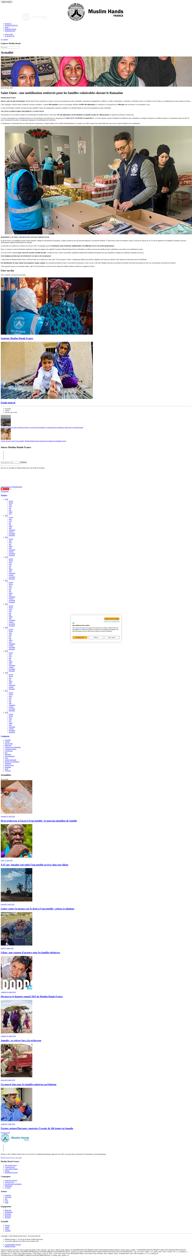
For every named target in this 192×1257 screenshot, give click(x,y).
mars (10, 505)
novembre (12, 533)
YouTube (8, 1217)
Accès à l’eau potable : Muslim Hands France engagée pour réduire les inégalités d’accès (38, 441)
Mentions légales (10, 1246)
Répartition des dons (11, 1172)
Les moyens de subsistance (13, 1184)
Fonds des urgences (11, 1180)
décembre (12, 535)
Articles (7, 1225)
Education (8, 1197)
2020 (6, 627)
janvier (11, 501)
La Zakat (7, 1187)
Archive (4, 495)
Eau (6, 752)
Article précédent (6, 427)
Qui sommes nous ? (11, 1165)
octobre (11, 532)
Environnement (9, 756)
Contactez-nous (10, 1167)
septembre (12, 530)
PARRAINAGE (10, 31)
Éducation (8, 754)
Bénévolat (5, 1157)
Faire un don (9, 34)
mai (10, 508)
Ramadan (8, 767)
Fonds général (8, 402)
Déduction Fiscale (10, 29)
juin (10, 510)
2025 (6, 515)
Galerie (7, 1227)
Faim (6, 758)
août (10, 514)
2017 (6, 691)
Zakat (6, 27)
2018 (6, 673)
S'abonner (23, 462)
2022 (6, 580)
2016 (6, 712)
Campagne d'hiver (10, 749)
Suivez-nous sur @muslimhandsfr (11, 487)
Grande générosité (10, 760)
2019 (6, 651)
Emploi (7, 1171)
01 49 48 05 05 (9, 36)
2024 (6, 537)
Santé (6, 769)
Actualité (7, 740)
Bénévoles (8, 745)
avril (10, 506)
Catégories (5, 736)
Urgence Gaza (9, 1182)
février (11, 503)
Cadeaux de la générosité (13, 747)
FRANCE (8, 23)
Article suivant (5, 441)
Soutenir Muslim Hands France (17, 338)
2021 (6, 604)
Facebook (8, 1214)
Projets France (9, 765)
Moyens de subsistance (12, 762)
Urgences (8, 771)
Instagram (8, 1216)
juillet (10, 512)
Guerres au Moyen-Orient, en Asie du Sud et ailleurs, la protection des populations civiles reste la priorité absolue (47, 427)
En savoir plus (5, 1132)
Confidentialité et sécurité (13, 1244)
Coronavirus (9, 751)
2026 (6, 499)
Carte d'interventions (11, 1169)
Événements (8, 1212)
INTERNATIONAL (11, 25)
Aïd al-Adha (9, 743)
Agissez (7, 742)
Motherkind (8, 1186)
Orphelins (8, 763)
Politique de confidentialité (112, 621)
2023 (6, 557)
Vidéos (7, 1229)
